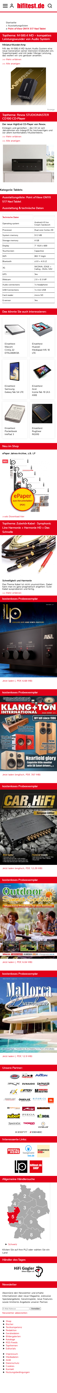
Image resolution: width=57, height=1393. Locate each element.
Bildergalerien (13, 1336)
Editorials (11, 1348)
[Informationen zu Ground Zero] (9, 1099)
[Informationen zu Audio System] (27, 1077)
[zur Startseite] (30, 5)
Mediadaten (12, 1356)
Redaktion (11, 1330)
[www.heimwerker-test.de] (43, 1156)
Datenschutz (12, 1363)
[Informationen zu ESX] (13, 1092)
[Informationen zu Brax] (13, 1084)
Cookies (10, 1366)
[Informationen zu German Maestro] (41, 1091)
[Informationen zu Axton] (41, 1075)
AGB (8, 1360)
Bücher (9, 1324)
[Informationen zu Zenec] (36, 1132)
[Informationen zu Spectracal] (14, 1124)
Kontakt (10, 1369)
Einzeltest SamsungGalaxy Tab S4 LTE (14, 389)
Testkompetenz (14, 1327)
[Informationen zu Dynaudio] (28, 1083)
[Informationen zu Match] (13, 1108)
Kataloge (10, 1339)
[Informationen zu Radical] (43, 1117)
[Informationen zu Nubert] (13, 1116)
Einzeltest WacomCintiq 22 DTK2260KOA (12, 348)
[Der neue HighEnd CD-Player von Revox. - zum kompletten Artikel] (28, 164)
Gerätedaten (12, 1333)
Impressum (12, 1353)
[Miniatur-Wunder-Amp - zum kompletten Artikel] (28, 86)
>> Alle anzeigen (11, 63)
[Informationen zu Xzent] (21, 1132)
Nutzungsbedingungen (18, 1372)
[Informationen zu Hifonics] (39, 1099)
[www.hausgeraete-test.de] (28, 1156)
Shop (8, 1321)
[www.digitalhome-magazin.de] (13, 1156)
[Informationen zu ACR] (14, 1077)
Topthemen (12, 1345)
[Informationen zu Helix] (24, 1100)
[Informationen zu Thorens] (29, 1124)
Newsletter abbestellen (14, 1312)
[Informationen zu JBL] (51, 1101)
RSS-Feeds (12, 1342)
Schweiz (12, 1244)
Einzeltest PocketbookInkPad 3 (11, 431)
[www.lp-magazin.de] (21, 1172)
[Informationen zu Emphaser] (43, 1084)
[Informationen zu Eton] (26, 1091)
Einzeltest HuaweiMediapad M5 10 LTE (41, 348)
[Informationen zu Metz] (28, 1109)
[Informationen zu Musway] (43, 1108)
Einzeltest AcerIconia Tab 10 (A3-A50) (41, 390)
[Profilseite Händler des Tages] (28, 1272)
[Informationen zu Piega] (28, 1115)
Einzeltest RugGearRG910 (37, 431)
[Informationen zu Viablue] (43, 1125)
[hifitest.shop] (36, 1172)
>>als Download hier (13, 516)
